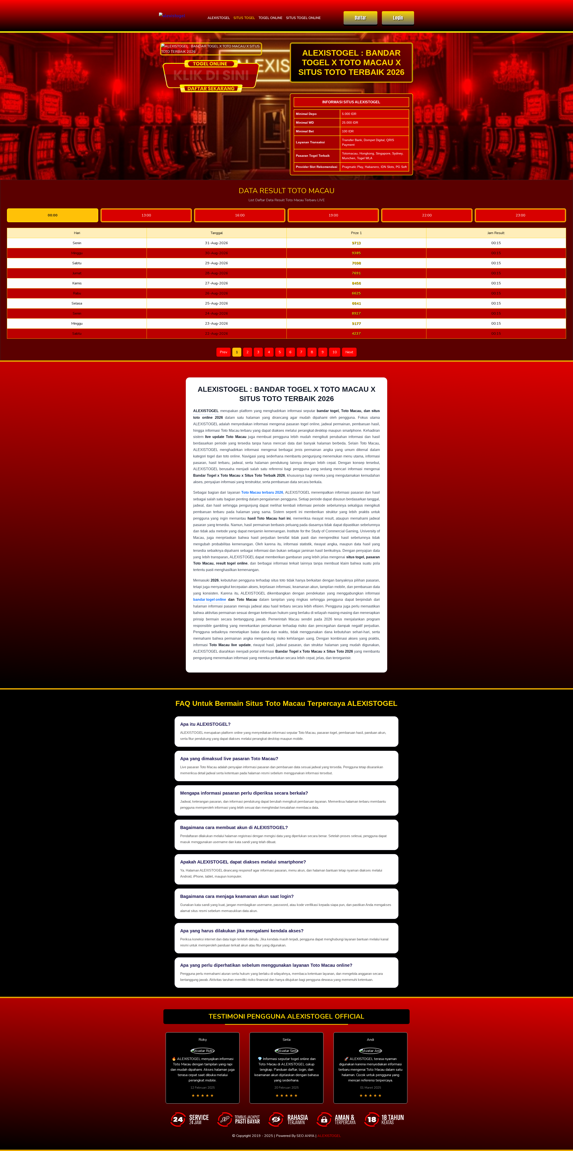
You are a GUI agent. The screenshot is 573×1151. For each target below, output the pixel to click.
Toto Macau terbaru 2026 (262, 492)
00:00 (53, 215)
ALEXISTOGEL (218, 18)
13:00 (146, 215)
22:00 (427, 215)
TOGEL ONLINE (270, 18)
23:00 (520, 215)
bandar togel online (209, 599)
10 (334, 352)
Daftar (360, 17)
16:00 (240, 215)
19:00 (333, 215)
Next (349, 352)
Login (398, 17)
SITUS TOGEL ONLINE (303, 18)
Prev (223, 352)
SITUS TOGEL (244, 18)
